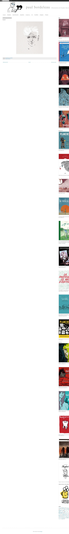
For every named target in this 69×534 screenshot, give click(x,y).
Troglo (62, 518)
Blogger (41, 531)
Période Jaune (64, 515)
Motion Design (60, 513)
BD (60, 508)
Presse (62, 517)
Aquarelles (22, 14)
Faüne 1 (65, 509)
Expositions (61, 509)
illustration (9, 14)
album (67, 507)
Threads (46, 14)
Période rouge (65, 516)
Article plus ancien (53, 62)
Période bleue (64, 514)
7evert (59, 507)
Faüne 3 (60, 510)
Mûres (64, 513)
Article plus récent (5, 62)
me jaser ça (28, 14)
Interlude (66, 512)
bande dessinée (15, 14)
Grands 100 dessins (62, 511)
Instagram (41, 14)
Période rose (60, 516)
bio (32, 14)
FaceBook (36, 14)
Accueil (4, 14)
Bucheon (64, 508)
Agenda (63, 507)
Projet (67, 517)
